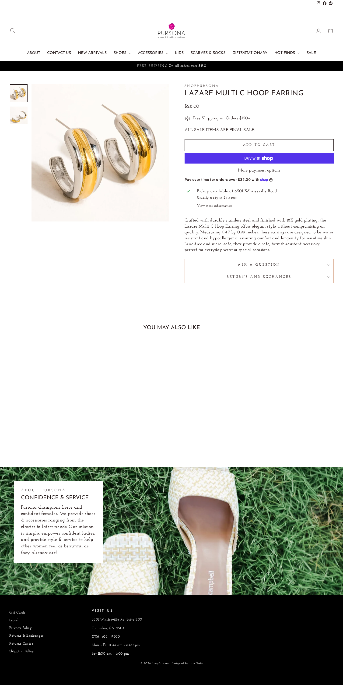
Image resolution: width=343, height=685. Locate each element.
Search (14, 620)
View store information (214, 206)
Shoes (120, 53)
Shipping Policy (21, 651)
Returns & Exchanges (26, 636)
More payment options (259, 170)
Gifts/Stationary (249, 53)
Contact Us (59, 53)
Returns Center (21, 644)
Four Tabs (196, 663)
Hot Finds (285, 53)
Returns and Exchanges (259, 277)
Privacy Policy (20, 628)
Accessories (151, 53)
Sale (311, 53)
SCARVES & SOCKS (208, 53)
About (33, 53)
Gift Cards (17, 612)
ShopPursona (202, 86)
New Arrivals (92, 53)
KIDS (179, 53)
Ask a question (259, 265)
